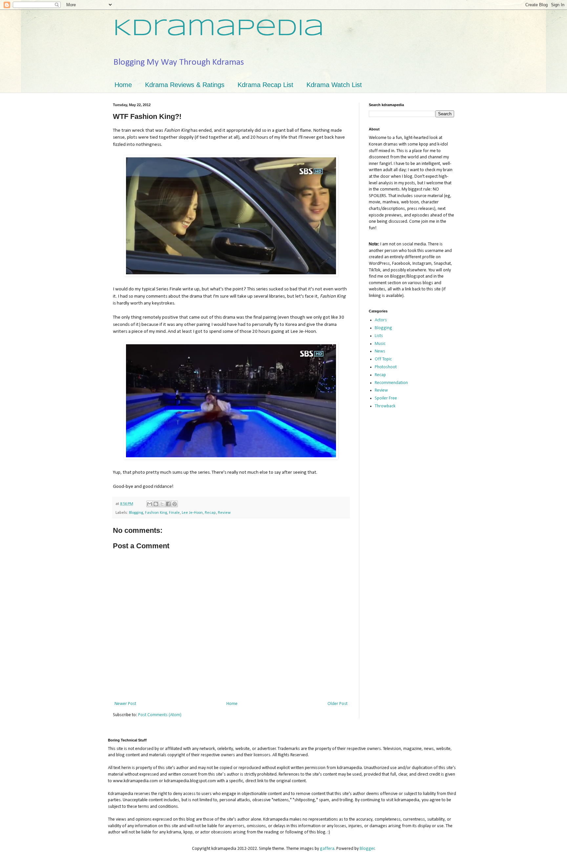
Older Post (337, 703)
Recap (210, 513)
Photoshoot (386, 367)
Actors (381, 320)
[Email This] (149, 504)
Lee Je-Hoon (192, 513)
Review (224, 513)
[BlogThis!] (156, 504)
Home (123, 84)
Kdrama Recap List (265, 84)
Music (380, 343)
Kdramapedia (218, 29)
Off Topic (383, 359)
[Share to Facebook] (168, 504)
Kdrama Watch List (334, 84)
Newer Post (125, 703)
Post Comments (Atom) (159, 715)
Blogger (367, 848)
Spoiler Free (386, 398)
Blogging (136, 513)
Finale (174, 513)
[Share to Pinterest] (174, 504)
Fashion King (156, 513)
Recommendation (391, 382)
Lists (379, 335)
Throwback (385, 406)
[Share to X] (162, 504)
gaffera (327, 848)
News (380, 351)
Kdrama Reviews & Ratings (184, 84)
